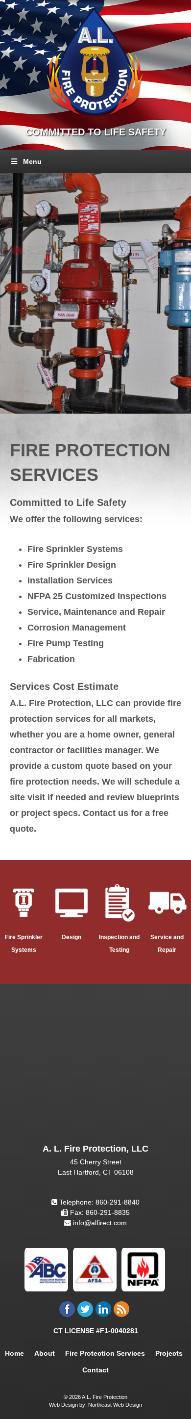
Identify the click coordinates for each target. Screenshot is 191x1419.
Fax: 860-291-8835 (99, 1212)
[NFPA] (143, 1269)
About (44, 1353)
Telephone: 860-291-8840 (98, 1202)
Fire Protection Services (105, 1353)
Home (14, 1353)
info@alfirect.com (99, 1223)
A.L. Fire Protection (104, 1397)
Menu (32, 161)
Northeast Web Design (115, 1405)
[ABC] (46, 1269)
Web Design (63, 1405)
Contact (95, 1370)
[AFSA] (95, 1269)
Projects (169, 1353)
